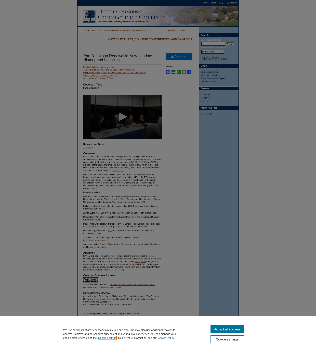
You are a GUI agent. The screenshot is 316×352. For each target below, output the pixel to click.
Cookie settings (107, 338)
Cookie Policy (166, 338)
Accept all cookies (227, 329)
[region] (158, 334)
